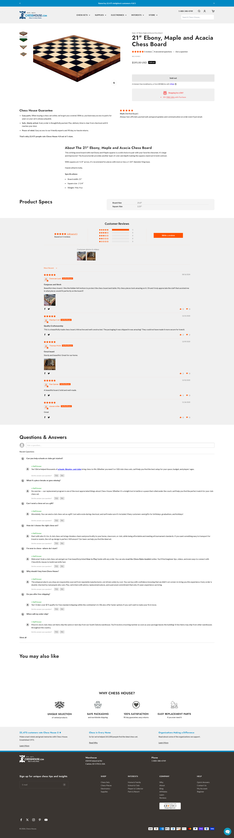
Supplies (104, 791)
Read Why (93, 742)
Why (161, 782)
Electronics (105, 788)
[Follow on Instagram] (33, 819)
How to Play (91, 559)
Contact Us (201, 785)
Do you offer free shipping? (38, 594)
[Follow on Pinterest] (39, 819)
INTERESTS (136, 15)
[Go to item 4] (23, 54)
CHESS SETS (82, 15)
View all (23, 637)
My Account (202, 788)
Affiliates (163, 791)
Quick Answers (203, 782)
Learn (161, 795)
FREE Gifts (170, 97)
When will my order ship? (37, 614)
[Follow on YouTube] (46, 819)
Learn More (24, 745)
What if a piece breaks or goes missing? (43, 480)
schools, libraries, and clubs (69, 469)
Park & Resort (134, 791)
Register (200, 791)
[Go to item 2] (23, 41)
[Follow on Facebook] (21, 819)
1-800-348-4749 (186, 11)
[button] (138, 51)
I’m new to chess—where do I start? (41, 548)
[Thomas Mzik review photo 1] (50, 364)
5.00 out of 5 (72, 234)
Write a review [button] (168, 235)
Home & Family (134, 782)
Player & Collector (135, 788)
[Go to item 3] (23, 48)
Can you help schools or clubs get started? (44, 458)
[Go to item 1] (23, 34)
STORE (152, 15)
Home (134, 33)
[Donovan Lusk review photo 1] (50, 300)
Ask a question (182, 51)
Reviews (162, 798)
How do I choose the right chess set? (42, 525)
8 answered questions (163, 51)
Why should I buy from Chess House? (42, 571)
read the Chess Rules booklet (138, 559)
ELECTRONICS (117, 15)
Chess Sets (105, 782)
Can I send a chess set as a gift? (40, 503)
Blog (161, 788)
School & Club (134, 785)
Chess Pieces (106, 785)
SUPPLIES (99, 15)
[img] (50, 275)
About (162, 785)
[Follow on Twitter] (27, 819)
